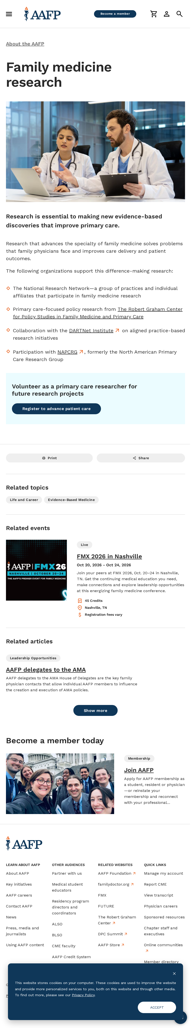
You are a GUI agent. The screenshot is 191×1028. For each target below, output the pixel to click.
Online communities (163, 945)
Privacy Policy (83, 995)
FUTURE (106, 906)
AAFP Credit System (71, 956)
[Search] (179, 13)
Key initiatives (19, 884)
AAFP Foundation (114, 873)
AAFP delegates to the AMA (46, 669)
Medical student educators (67, 887)
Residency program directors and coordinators (70, 907)
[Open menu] (8, 13)
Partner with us (67, 873)
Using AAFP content (25, 945)
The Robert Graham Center (117, 920)
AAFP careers (19, 895)
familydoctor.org (113, 884)
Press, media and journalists (22, 931)
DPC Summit (110, 934)
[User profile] (166, 13)
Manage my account (163, 873)
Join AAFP (139, 770)
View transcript (158, 895)
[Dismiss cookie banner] (174, 973)
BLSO (57, 935)
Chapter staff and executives (161, 931)
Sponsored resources (164, 917)
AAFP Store (109, 945)
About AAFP (17, 873)
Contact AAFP (19, 906)
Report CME (155, 884)
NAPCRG (67, 352)
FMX (102, 895)
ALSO (57, 924)
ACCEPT (157, 1007)
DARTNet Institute (91, 330)
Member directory (161, 961)
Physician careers (161, 906)
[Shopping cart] (153, 13)
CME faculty (63, 946)
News (11, 917)
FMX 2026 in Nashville (109, 556)
